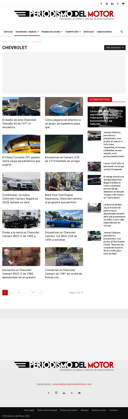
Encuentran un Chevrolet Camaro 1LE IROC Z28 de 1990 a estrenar (61, 236)
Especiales (89, 31)
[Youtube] (123, 3)
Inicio (4, 41)
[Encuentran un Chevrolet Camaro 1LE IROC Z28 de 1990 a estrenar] (64, 219)
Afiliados (85, 410)
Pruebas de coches (51, 31)
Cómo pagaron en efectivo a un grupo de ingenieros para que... (63, 123)
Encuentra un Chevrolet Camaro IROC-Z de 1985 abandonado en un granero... (20, 273)
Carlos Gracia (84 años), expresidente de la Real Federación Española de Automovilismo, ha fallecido (104, 118)
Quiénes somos (99, 410)
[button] (122, 31)
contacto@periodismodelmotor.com (72, 384)
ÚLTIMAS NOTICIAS (100, 99)
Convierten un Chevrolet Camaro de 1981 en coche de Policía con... (63, 273)
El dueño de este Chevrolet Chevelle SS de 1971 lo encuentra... (19, 123)
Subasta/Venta (104, 31)
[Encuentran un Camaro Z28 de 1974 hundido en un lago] (64, 144)
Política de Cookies (69, 410)
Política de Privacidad (47, 410)
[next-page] (40, 292)
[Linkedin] (112, 3)
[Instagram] (106, 3)
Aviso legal (29, 410)
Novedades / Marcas (26, 31)
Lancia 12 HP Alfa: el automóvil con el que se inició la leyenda (114, 166)
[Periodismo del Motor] (64, 17)
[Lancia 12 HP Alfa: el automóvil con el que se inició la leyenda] (94, 167)
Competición (71, 31)
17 (33, 292)
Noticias (8, 31)
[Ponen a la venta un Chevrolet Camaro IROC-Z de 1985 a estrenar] (21, 219)
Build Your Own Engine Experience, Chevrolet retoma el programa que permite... (63, 198)
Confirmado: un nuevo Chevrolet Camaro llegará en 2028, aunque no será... (20, 198)
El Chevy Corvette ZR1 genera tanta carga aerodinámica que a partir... (21, 161)
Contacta (113, 410)
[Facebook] (101, 3)
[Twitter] (117, 3)
